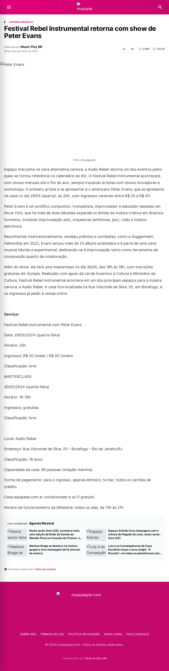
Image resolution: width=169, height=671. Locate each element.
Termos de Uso (52, 634)
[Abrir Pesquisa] (160, 7)
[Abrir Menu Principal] (9, 7)
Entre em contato (45, 569)
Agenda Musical (21, 22)
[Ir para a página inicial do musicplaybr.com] (84, 7)
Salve (161, 48)
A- (124, 49)
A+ (133, 49)
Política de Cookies (84, 634)
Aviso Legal (113, 634)
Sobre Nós (28, 634)
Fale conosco (138, 634)
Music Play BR (31, 47)
